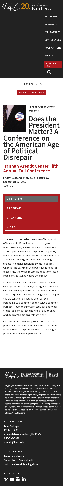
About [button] (49, 8)
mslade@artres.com (16, 412)
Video (11, 227)
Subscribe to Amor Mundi (18, 460)
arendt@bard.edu (14, 442)
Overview (14, 198)
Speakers (14, 217)
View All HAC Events (31, 92)
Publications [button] (53, 47)
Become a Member (14, 456)
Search (50, 73)
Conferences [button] (53, 39)
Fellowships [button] (52, 32)
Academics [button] (51, 24)
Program (14, 208)
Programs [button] (51, 16)
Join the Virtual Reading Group (21, 464)
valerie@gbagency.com (33, 403)
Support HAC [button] (50, 64)
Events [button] (49, 55)
